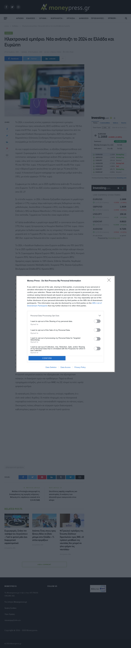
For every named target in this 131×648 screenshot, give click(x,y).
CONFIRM (47, 358)
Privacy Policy (80, 367)
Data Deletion (51, 367)
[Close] (109, 280)
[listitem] (65, 315)
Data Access (65, 367)
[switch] (97, 321)
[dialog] (65, 324)
